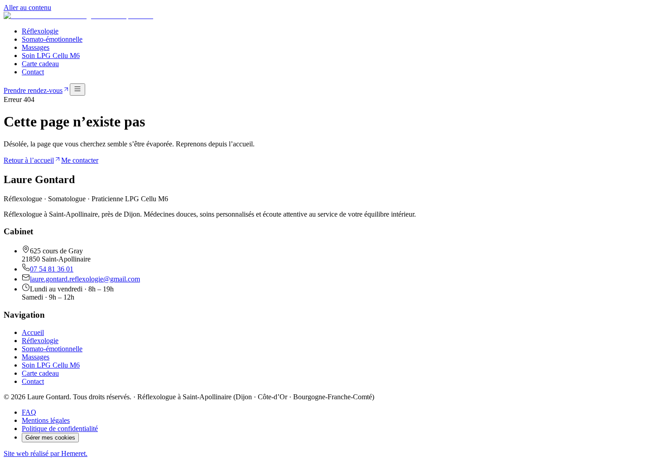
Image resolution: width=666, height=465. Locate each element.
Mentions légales (46, 420)
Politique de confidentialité (60, 428)
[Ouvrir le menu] (77, 89)
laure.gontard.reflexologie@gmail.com (85, 279)
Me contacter (79, 160)
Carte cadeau (40, 64)
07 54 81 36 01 (51, 269)
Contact (33, 72)
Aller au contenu (27, 7)
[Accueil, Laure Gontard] (78, 15)
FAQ (29, 412)
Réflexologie (40, 31)
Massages (35, 47)
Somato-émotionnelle (52, 39)
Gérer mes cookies (50, 437)
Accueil (33, 332)
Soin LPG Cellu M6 (51, 55)
